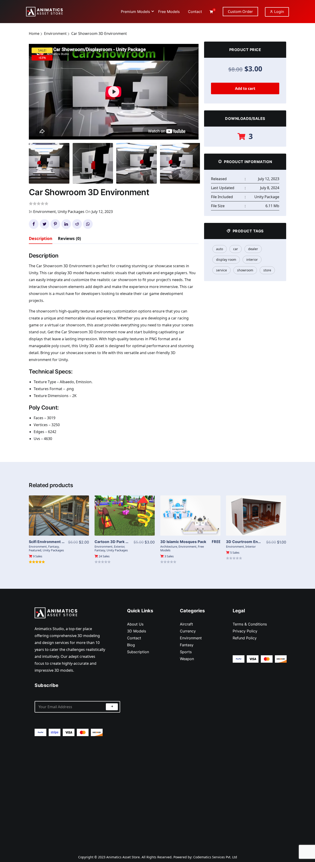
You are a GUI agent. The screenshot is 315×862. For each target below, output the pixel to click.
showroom (245, 270)
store (267, 270)
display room (226, 259)
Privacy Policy (245, 631)
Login (278, 11)
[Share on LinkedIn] (66, 224)
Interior (250, 546)
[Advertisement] (77, 791)
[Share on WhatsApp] (88, 224)
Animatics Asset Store (123, 857)
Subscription (138, 652)
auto (219, 249)
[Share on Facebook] (34, 224)
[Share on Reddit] (77, 224)
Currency (188, 631)
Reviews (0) (69, 238)
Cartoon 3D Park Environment (122, 541)
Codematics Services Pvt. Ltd (215, 857)
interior (252, 259)
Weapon (187, 658)
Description (40, 238)
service (221, 270)
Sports (186, 652)
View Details (59, 512)
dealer (253, 249)
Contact (134, 638)
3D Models (136, 631)
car (235, 249)
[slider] (92, 133)
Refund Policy (245, 638)
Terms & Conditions (250, 624)
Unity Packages (71, 211)
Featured (35, 550)
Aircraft (186, 624)
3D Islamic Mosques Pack (183, 541)
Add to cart (245, 88)
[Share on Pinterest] (55, 224)
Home (34, 33)
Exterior (119, 546)
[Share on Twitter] (44, 224)
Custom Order (240, 11)
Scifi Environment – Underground (59, 541)
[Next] (192, 87)
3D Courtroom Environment (251, 541)
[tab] (40, 239)
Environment (55, 33)
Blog (131, 645)
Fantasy (53, 546)
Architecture (168, 546)
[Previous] (38, 87)
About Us (135, 624)
